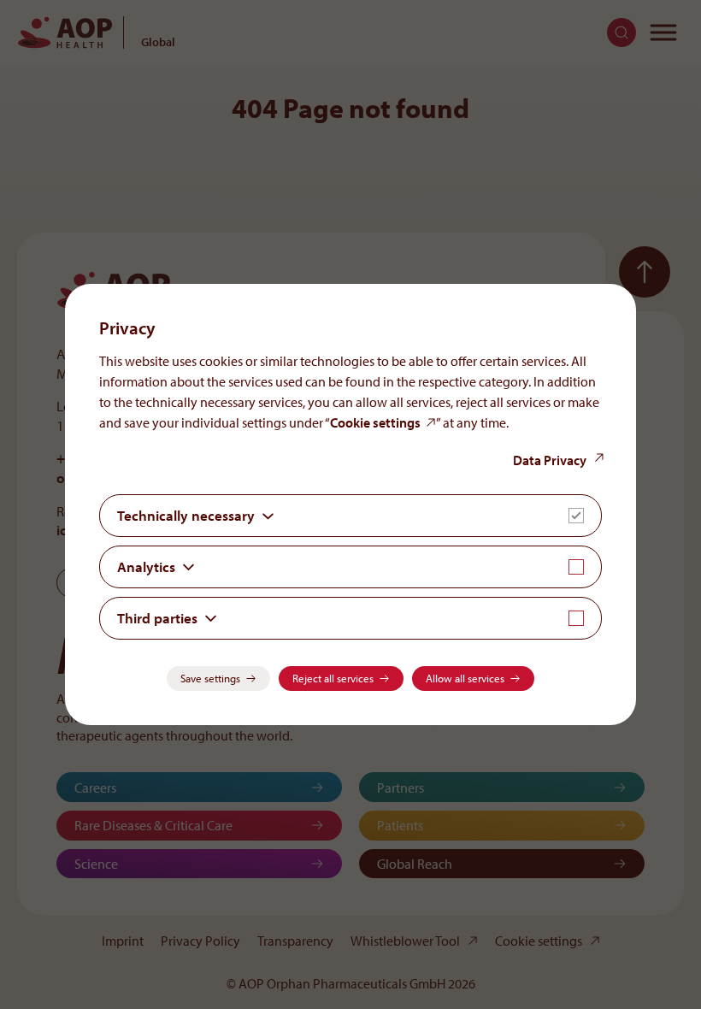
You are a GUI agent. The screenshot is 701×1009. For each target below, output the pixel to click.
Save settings (210, 678)
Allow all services (465, 678)
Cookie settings (375, 422)
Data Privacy (549, 460)
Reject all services (333, 678)
